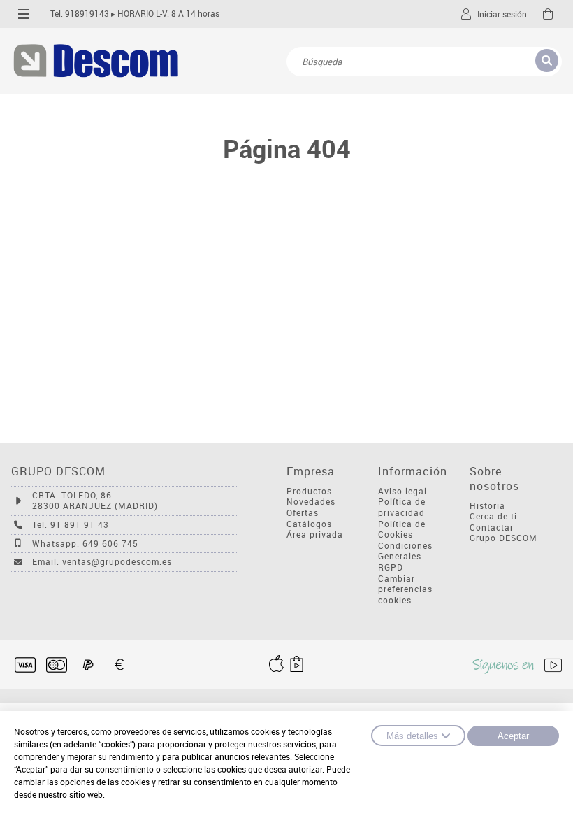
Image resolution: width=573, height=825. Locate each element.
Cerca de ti (493, 516)
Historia (487, 506)
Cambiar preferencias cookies (405, 589)
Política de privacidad (402, 507)
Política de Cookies (402, 529)
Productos (309, 491)
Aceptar (513, 736)
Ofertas (302, 513)
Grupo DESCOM (503, 538)
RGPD (390, 567)
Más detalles (412, 736)
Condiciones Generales (405, 551)
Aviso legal (402, 491)
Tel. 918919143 (79, 13)
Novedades (310, 501)
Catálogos (309, 524)
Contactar (492, 527)
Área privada (314, 534)
